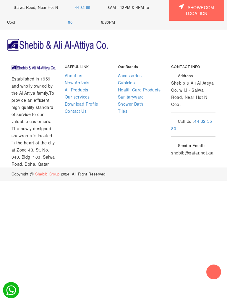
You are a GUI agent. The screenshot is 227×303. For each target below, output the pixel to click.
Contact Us (76, 111)
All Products (76, 90)
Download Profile (81, 104)
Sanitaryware (131, 97)
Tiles (122, 111)
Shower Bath (130, 104)
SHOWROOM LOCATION (200, 10)
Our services (77, 97)
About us (73, 75)
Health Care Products (139, 90)
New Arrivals (77, 83)
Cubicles (126, 83)
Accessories (130, 75)
